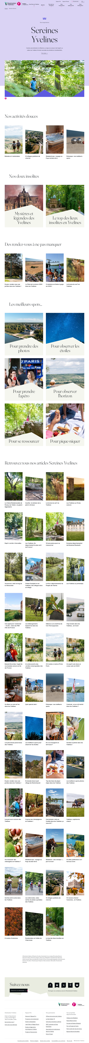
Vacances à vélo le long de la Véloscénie (13, 584)
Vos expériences (71, 5)
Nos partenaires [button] (50, 1013)
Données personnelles (23, 1040)
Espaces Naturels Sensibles (73, 1031)
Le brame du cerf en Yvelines (73, 285)
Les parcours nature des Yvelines (13, 820)
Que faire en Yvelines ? (34, 5)
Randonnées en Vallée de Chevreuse (33, 939)
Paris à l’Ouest (49, 1034)
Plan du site (69, 1040)
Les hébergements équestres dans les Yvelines (31, 626)
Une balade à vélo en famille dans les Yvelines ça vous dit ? (55, 821)
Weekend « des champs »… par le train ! (54, 860)
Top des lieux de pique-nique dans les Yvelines (53, 782)
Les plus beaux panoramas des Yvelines (13, 743)
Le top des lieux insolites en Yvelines (55, 939)
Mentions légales (34, 1040)
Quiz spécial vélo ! (31, 704)
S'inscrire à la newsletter (18, 990)
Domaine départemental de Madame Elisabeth (74, 544)
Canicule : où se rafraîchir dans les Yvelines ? (75, 705)
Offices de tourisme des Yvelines (54, 1016)
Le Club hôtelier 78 (50, 1019)
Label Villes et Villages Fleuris (32, 1024)
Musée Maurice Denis (72, 1020)
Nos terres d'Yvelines (52, 5)
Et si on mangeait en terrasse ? (52, 743)
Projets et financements (31, 1032)
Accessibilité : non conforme (58, 1040)
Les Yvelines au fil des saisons (73, 504)
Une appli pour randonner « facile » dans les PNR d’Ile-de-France (13, 626)
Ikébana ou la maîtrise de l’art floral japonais (54, 625)
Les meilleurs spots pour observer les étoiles (33, 743)
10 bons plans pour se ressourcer (53, 544)
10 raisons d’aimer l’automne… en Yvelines (73, 899)
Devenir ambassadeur (30, 1021)
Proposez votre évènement (32, 1019)
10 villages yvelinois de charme (32, 157)
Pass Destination (81, 5)
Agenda (43, 5)
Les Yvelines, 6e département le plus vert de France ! (33, 545)
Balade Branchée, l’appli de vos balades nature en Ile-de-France (13, 666)
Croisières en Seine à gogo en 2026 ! (55, 285)
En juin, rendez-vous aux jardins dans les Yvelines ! (13, 285)
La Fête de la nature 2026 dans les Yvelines (33, 285)
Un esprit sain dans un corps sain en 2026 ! (73, 665)
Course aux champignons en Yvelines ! (33, 820)
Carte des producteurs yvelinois (53, 1021)
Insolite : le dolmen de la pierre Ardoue (33, 504)
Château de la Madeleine (72, 1018)
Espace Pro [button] (28, 1013)
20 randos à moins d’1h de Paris (54, 665)
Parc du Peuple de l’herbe (73, 1026)
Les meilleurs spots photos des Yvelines (75, 782)
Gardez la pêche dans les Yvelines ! (74, 743)
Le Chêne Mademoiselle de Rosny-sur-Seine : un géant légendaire (13, 505)
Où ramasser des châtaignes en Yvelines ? (13, 860)
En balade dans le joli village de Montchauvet (32, 782)
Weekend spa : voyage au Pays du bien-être (54, 157)
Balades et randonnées (12, 156)
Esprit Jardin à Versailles (13, 543)
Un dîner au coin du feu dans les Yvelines (12, 705)
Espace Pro (58, 1)
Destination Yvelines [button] (10, 1013)
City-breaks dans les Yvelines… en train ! (73, 625)
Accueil (6, 8)
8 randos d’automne (11, 938)
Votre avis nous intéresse (11, 1024)
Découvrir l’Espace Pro (30, 1016)
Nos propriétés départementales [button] (71, 1013)
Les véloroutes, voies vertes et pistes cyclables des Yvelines (33, 900)
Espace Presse (66, 1)
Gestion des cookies (45, 1040)
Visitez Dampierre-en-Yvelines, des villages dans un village (34, 585)
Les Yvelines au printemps (74, 583)
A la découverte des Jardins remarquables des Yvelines (34, 666)
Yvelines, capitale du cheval (73, 820)
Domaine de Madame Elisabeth (74, 1023)
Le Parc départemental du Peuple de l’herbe (54, 584)
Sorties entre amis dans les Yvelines (13, 899)
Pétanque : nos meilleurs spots (74, 157)
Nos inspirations (62, 5)
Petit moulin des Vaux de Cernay (74, 1028)
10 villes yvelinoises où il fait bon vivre (74, 860)
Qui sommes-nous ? (9, 1022)
